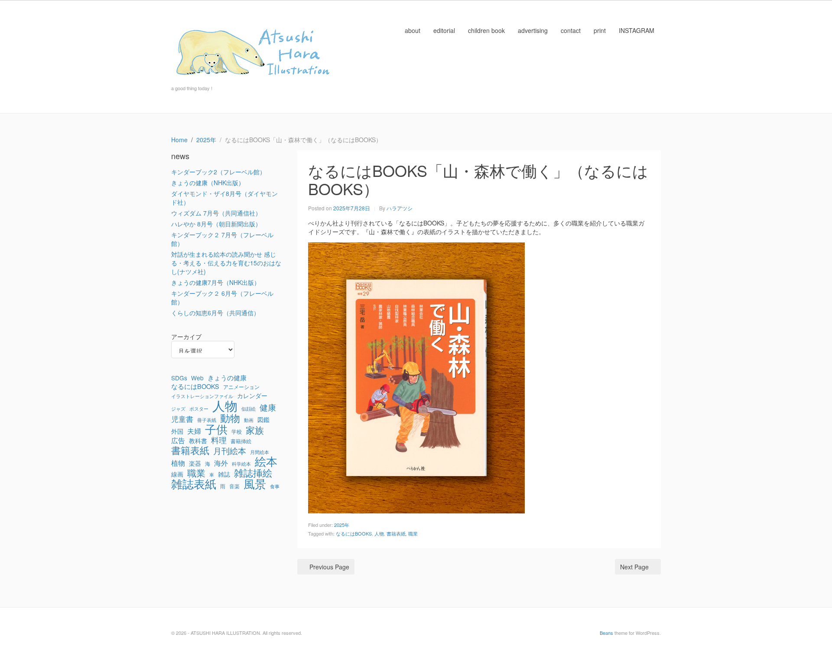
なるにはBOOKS (354, 533)
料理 (219, 440)
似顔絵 (248, 408)
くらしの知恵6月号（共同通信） (215, 312)
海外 (221, 463)
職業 (413, 533)
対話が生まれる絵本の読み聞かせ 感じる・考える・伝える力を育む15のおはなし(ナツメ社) (226, 263)
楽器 (195, 463)
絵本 (266, 461)
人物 (379, 533)
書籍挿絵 (241, 441)
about (412, 30)
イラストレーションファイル (202, 396)
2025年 (341, 524)
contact (571, 30)
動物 (230, 417)
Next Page (634, 566)
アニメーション (241, 387)
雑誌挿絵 (253, 472)
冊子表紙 (206, 420)
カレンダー (252, 395)
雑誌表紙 (193, 483)
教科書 (198, 440)
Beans (606, 632)
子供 (216, 429)
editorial (444, 30)
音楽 (234, 486)
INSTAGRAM (636, 30)
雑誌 (224, 474)
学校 (236, 431)
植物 (178, 463)
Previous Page (329, 566)
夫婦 (194, 431)
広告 (178, 440)
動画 (249, 420)
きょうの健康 (227, 377)
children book (486, 30)
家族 (255, 429)
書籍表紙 (396, 533)
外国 (177, 431)
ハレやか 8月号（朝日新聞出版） (216, 223)
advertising (533, 30)
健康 (268, 407)
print (600, 30)
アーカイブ (186, 336)
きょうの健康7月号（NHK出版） (215, 282)
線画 (177, 474)
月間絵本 (259, 452)
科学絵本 (241, 464)
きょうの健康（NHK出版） (207, 182)
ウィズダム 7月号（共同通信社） (216, 213)
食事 (275, 486)
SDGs (179, 377)
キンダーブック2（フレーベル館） (218, 171)
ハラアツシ (400, 208)
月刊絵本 (229, 450)
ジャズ (178, 408)
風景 (255, 483)
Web (197, 377)
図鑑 (263, 419)
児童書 (182, 419)
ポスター (198, 408)
